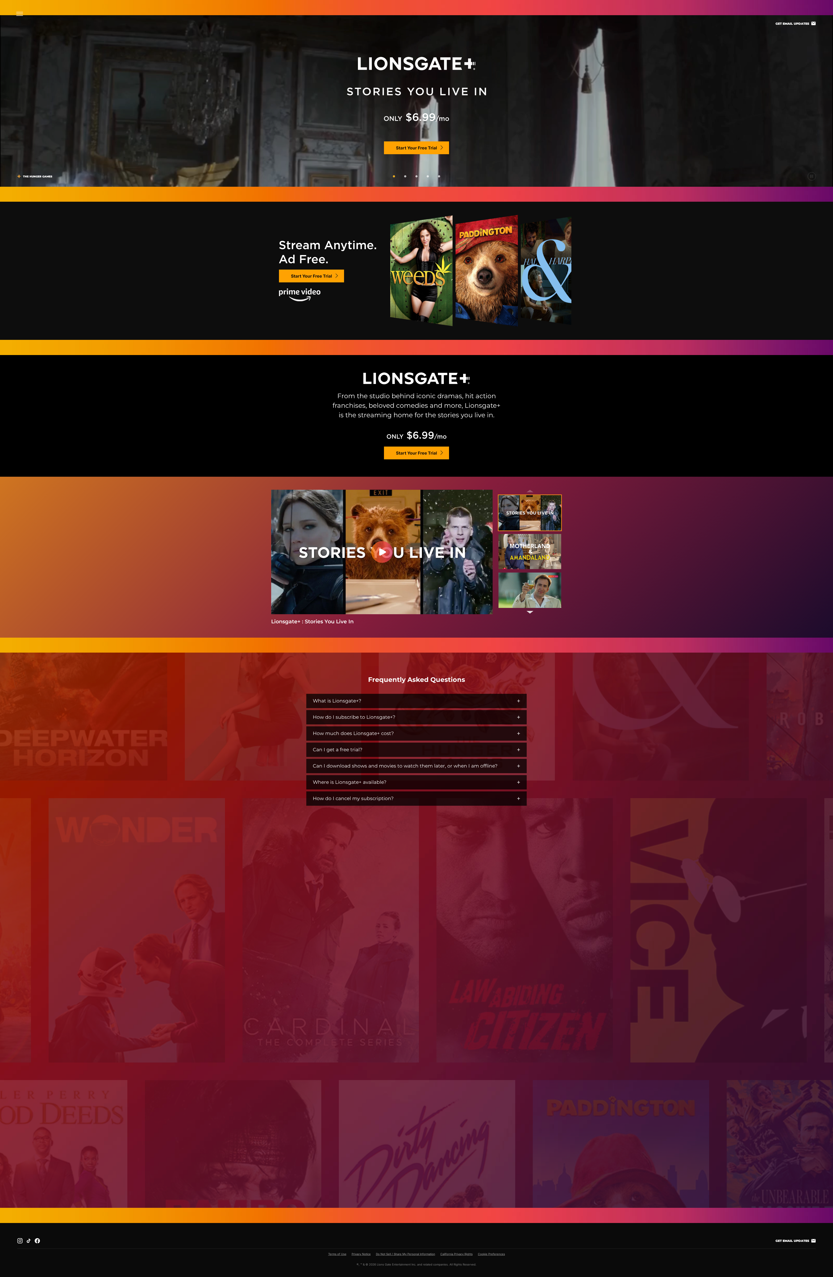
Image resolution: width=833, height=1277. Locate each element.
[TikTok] (28, 1240)
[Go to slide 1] (394, 176)
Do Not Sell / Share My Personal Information (405, 1254)
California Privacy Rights (456, 1254)
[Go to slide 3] (416, 176)
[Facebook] (37, 1240)
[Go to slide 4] (428, 176)
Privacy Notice (361, 1254)
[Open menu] (21, 13)
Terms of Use (337, 1254)
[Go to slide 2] (405, 176)
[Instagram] (20, 1240)
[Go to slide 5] (439, 176)
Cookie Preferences (491, 1254)
